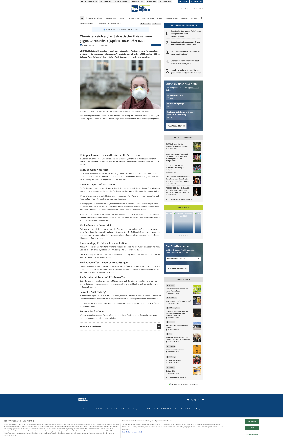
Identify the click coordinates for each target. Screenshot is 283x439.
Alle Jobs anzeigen (176, 126)
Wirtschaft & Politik (114, 23)
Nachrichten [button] (111, 18)
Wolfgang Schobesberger (90, 45)
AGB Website (167, 409)
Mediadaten (100, 409)
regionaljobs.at (90, 1)
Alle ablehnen (252, 428)
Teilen (157, 24)
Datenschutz (127, 409)
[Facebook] (188, 399)
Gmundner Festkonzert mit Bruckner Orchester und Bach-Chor (186, 43)
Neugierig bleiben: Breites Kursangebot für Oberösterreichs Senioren (186, 71)
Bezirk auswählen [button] (95, 18)
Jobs (117, 409)
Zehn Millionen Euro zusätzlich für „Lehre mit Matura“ (185, 52)
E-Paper (185, 1)
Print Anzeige (122, 1)
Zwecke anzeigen (252, 434)
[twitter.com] (192, 399)
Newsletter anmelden (177, 268)
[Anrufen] (199, 399)
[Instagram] (195, 399)
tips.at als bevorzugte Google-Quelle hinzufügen (122, 29)
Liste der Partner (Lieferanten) (132, 432)
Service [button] (194, 18)
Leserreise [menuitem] (184, 18)
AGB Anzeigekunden (152, 409)
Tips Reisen (107, 1)
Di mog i (152, 1)
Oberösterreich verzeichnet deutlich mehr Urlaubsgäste (185, 62)
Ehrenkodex (179, 409)
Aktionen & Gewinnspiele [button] (152, 18)
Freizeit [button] (121, 18)
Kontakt (110, 409)
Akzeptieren (252, 422)
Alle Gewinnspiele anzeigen (178, 200)
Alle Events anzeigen (175, 378)
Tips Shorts (166, 1)
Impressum (138, 409)
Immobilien (138, 1)
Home (82, 23)
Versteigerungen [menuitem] (171, 18)
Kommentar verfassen (90, 326)
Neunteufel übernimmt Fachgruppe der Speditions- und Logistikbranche (186, 33)
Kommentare (147, 24)
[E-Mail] (203, 399)
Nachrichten (89, 23)
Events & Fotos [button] (133, 18)
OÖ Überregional (100, 23)
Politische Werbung (193, 409)
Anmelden (198, 1)
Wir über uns (87, 409)
